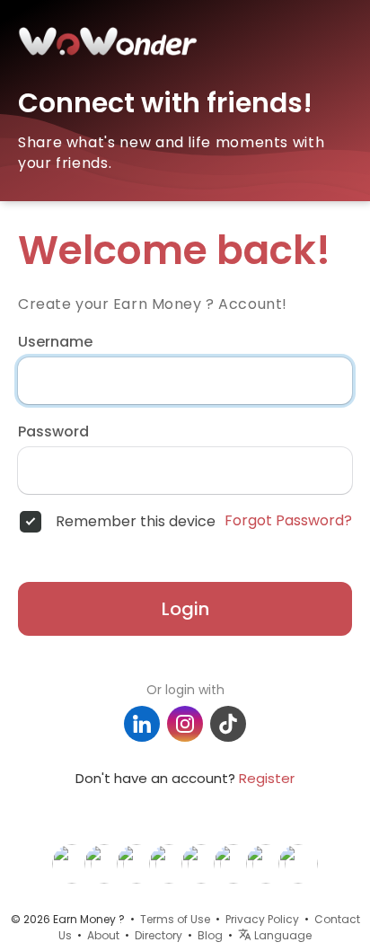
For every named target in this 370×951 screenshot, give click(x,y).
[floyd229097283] (169, 863)
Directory (158, 935)
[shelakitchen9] (201, 863)
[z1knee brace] (266, 863)
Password (53, 432)
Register (267, 778)
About (103, 935)
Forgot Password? (288, 521)
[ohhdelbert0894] (298, 863)
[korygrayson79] (233, 863)
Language (281, 935)
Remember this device (136, 522)
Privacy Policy (262, 919)
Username (55, 342)
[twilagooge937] (72, 863)
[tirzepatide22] (136, 863)
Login (185, 608)
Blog (210, 935)
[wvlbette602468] (104, 863)
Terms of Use (175, 919)
